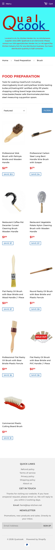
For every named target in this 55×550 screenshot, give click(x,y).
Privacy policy (27, 476)
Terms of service (27, 473)
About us (27, 483)
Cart (50, 4)
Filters (47, 110)
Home (5, 60)
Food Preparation (22, 60)
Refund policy (27, 469)
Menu (8, 4)
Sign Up (47, 526)
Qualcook (18, 539)
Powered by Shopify (36, 539)
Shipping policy (27, 480)
